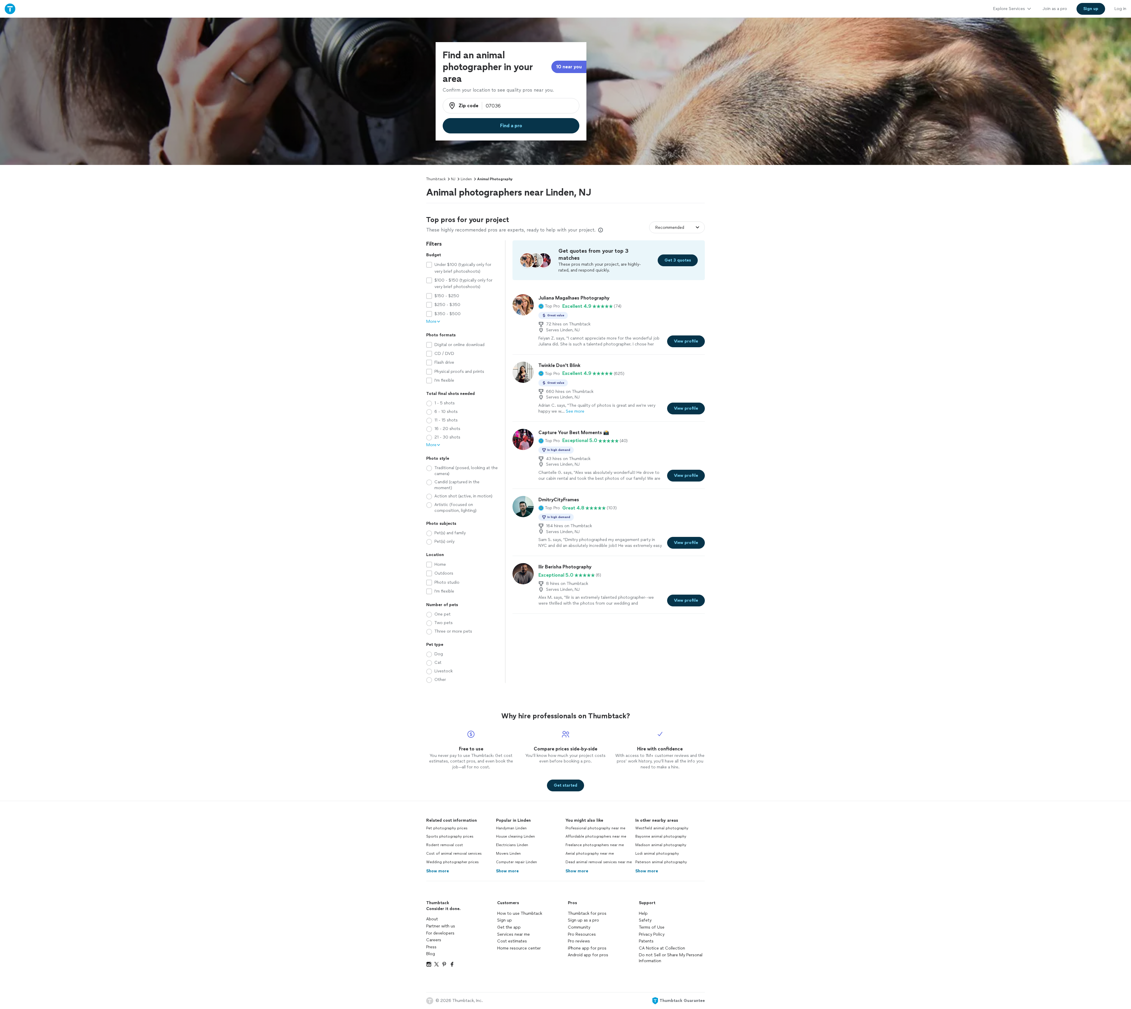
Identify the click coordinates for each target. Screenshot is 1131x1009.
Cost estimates (512, 941)
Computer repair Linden (516, 862)
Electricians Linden (512, 845)
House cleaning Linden (515, 836)
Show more (437, 871)
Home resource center (519, 948)
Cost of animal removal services (454, 853)
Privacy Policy (651, 934)
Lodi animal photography (657, 853)
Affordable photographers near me (596, 836)
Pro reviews (579, 941)
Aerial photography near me (590, 853)
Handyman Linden (511, 828)
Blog (430, 953)
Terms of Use (651, 927)
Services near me (513, 934)
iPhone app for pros (587, 948)
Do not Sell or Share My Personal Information (670, 957)
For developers (440, 933)
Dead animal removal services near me (599, 862)
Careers (433, 939)
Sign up (504, 920)
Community (579, 927)
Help (643, 913)
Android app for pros (588, 954)
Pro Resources (582, 934)
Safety (645, 920)
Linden (466, 179)
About (432, 919)
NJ (453, 179)
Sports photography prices (449, 836)
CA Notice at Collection (662, 948)
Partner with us (440, 926)
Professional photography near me (595, 828)
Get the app (509, 927)
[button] (549, 306)
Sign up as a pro (583, 920)
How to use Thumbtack (519, 913)
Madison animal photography (660, 845)
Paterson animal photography (661, 862)
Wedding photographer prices (452, 862)
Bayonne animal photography (660, 836)
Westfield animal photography (661, 828)
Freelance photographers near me (595, 845)
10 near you (569, 67)
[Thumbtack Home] (10, 8)
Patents (646, 941)
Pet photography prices (446, 828)
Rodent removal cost (444, 845)
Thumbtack (436, 179)
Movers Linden (508, 853)
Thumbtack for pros (587, 913)
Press (431, 947)
